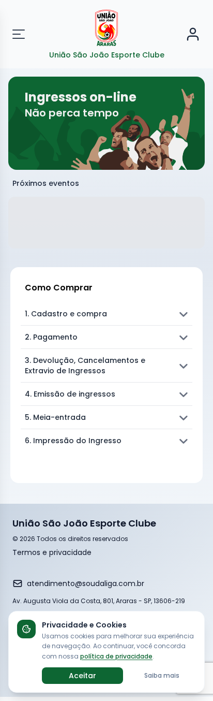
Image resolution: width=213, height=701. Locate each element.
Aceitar (82, 675)
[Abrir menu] (25, 34)
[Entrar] (193, 34)
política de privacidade (116, 656)
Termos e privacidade (52, 552)
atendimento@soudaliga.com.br (85, 583)
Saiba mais (161, 675)
